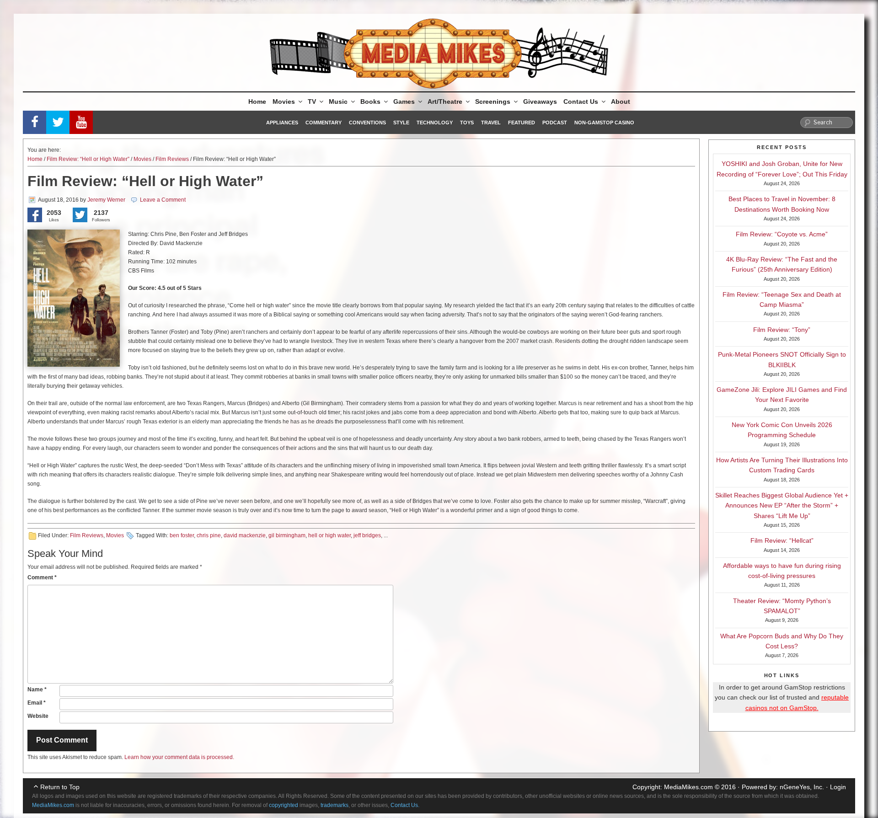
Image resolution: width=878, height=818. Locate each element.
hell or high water (329, 535)
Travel (491, 122)
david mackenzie (245, 535)
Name (37, 689)
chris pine (209, 535)
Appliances (282, 122)
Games (404, 101)
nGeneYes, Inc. (802, 787)
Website (37, 716)
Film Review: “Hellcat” (782, 540)
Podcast (554, 122)
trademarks (334, 805)
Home (257, 101)
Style (401, 122)
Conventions (367, 122)
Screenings (492, 101)
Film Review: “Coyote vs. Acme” (782, 234)
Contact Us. (405, 805)
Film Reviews (172, 159)
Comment (42, 577)
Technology (435, 122)
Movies (284, 101)
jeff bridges (367, 535)
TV (312, 101)
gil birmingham (286, 535)
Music (338, 101)
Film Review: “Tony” (781, 329)
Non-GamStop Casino (604, 122)
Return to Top (60, 787)
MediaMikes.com (688, 787)
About (620, 101)
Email (36, 703)
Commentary (323, 122)
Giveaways (540, 101)
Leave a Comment (163, 200)
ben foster (182, 535)
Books (370, 101)
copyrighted (283, 805)
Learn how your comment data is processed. (179, 757)
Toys (467, 122)
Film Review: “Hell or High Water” (88, 159)
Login (838, 787)
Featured (521, 122)
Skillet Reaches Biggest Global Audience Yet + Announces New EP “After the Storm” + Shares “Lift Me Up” (781, 505)
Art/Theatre (445, 101)
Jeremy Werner (106, 200)
